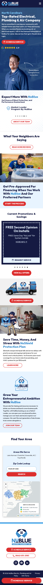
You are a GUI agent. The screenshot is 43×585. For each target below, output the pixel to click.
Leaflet (21, 515)
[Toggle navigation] (40, 4)
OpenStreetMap (29, 515)
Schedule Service (14, 42)
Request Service (22, 260)
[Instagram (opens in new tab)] (16, 562)
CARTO (37, 515)
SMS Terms (25, 576)
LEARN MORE (14, 365)
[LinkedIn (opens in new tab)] (27, 562)
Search (21, 474)
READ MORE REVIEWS (21, 147)
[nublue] (10, 4)
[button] (15, 116)
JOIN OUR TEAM (13, 425)
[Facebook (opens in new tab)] (21, 562)
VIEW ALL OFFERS (21, 273)
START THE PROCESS (14, 203)
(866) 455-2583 (22, 556)
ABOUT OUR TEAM (21, 121)
